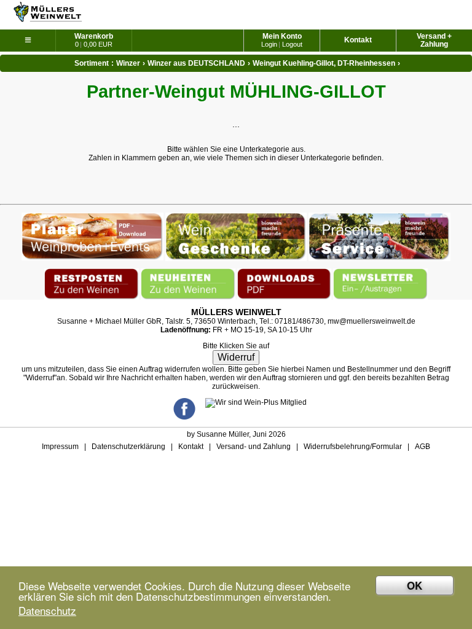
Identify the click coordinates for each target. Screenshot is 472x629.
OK (414, 585)
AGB (422, 446)
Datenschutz (47, 610)
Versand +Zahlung (434, 40)
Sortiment (91, 63)
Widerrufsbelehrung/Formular (353, 446)
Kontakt (358, 40)
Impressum (60, 446)
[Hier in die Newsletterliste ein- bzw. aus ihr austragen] (380, 272)
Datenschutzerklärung (128, 446)
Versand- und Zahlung (253, 446)
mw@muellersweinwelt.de (371, 321)
